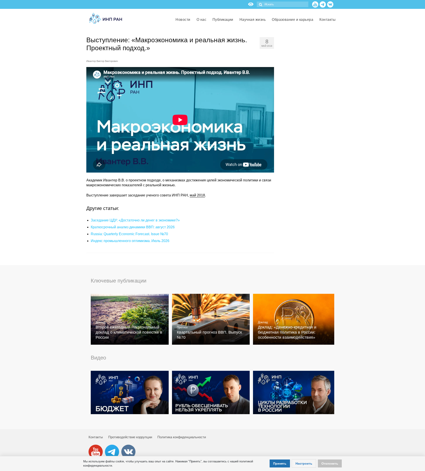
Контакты (96, 437)
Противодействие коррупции (130, 437)
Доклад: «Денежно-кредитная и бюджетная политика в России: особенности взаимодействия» (287, 332)
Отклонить (329, 463)
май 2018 (197, 195)
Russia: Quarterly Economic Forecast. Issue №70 (129, 234)
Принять (279, 463)
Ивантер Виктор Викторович (102, 61)
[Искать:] (282, 4)
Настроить (304, 463)
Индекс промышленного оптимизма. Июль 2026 (130, 241)
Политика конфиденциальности (181, 437)
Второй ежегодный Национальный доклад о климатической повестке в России (129, 332)
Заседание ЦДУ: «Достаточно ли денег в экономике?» (135, 220)
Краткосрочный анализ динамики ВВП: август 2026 (133, 227)
